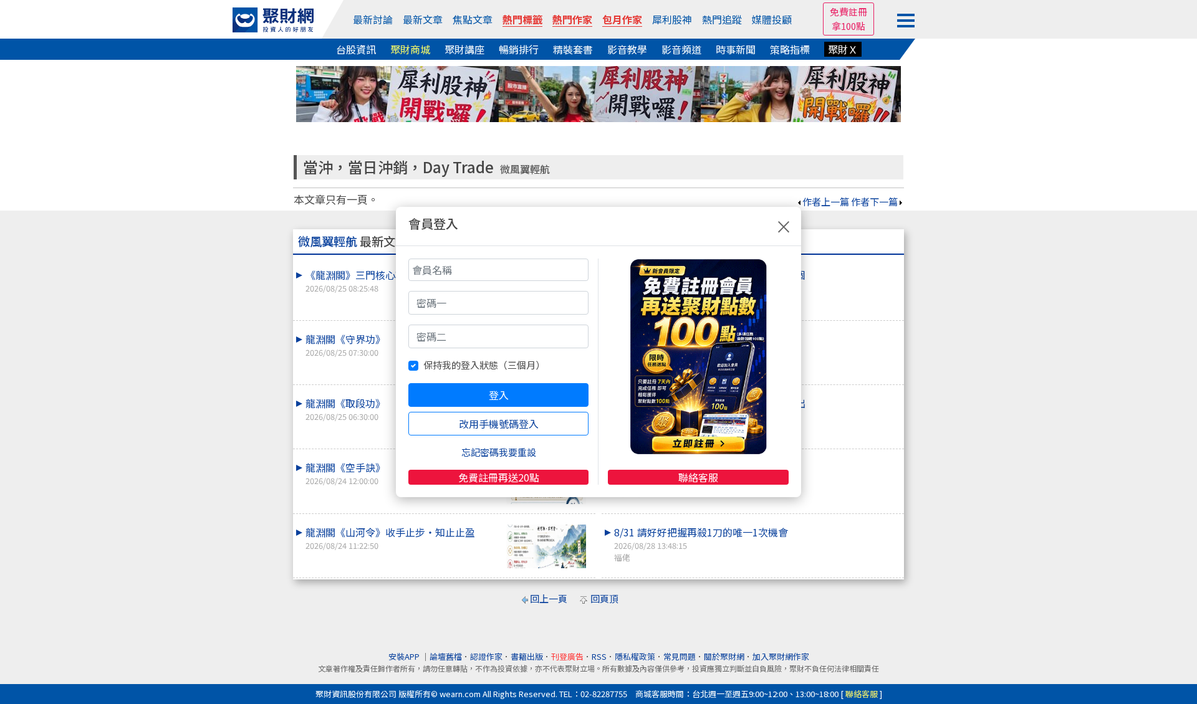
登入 (499, 395)
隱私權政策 (635, 656)
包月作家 (622, 19)
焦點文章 (473, 19)
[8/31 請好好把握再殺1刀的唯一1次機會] (855, 524)
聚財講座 (464, 49)
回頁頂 (604, 598)
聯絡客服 (698, 477)
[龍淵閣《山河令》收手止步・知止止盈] (546, 546)
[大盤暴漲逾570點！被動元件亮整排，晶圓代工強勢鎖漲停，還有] (855, 331)
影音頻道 (681, 49)
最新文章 (423, 19)
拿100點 (848, 25)
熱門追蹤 (722, 19)
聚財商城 (410, 49)
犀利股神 (672, 19)
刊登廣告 (567, 656)
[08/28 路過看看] (855, 460)
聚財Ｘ (843, 49)
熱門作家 (572, 19)
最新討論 (373, 19)
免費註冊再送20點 (498, 477)
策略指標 (790, 49)
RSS (599, 656)
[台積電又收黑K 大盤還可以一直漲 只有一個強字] (855, 267)
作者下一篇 (874, 201)
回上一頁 (548, 598)
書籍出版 (527, 656)
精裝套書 (573, 49)
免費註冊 (848, 11)
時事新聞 (736, 49)
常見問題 (679, 656)
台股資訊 (356, 49)
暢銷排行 (519, 49)
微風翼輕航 (525, 169)
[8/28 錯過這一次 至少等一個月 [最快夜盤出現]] (855, 395)
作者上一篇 (825, 201)
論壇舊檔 (446, 656)
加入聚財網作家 (780, 656)
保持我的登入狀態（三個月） (484, 364)
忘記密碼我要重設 (498, 452)
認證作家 (486, 656)
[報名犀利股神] (598, 92)
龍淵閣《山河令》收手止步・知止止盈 (390, 538)
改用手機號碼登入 (499, 423)
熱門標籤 (522, 19)
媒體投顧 (772, 19)
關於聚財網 (724, 656)
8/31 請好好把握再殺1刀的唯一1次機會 (701, 544)
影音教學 (627, 49)
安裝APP (404, 656)
